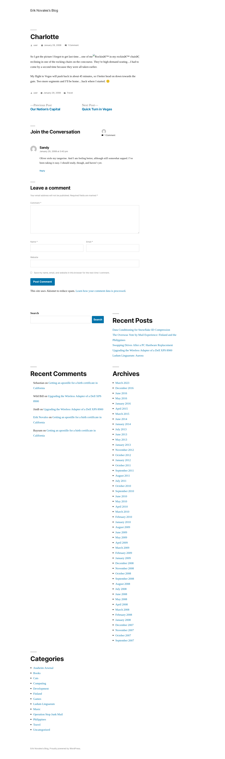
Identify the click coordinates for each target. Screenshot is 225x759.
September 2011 (124, 470)
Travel (70, 93)
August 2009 (122, 527)
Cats (35, 678)
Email (89, 242)
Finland (37, 694)
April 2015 (121, 408)
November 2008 (124, 568)
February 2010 (123, 517)
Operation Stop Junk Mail (48, 714)
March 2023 (122, 383)
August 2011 (122, 475)
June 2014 (121, 419)
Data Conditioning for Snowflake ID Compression (141, 330)
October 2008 (123, 573)
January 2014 (123, 424)
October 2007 (123, 635)
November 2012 (124, 450)
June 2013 (121, 434)
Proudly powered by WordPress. (65, 748)
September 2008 (124, 579)
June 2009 (121, 532)
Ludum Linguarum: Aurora (128, 355)
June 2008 (121, 594)
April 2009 (121, 542)
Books (37, 673)
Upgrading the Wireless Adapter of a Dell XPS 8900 (142, 350)
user (35, 45)
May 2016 (121, 398)
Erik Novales (40, 417)
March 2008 (122, 609)
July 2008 (121, 589)
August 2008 (122, 584)
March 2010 (122, 512)
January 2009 (123, 558)
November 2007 (124, 630)
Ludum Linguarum (44, 704)
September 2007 (124, 640)
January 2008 (123, 620)
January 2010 (123, 522)
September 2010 (124, 491)
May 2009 (121, 537)
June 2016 (121, 393)
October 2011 (123, 465)
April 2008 (121, 604)
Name (34, 242)
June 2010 (121, 496)
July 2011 (120, 481)
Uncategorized (41, 730)
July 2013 (121, 429)
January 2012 (123, 460)
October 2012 (123, 455)
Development (41, 688)
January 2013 (123, 445)
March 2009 (122, 548)
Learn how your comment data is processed (100, 291)
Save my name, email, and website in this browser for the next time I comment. (72, 273)
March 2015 (122, 414)
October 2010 (123, 486)
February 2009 (123, 553)
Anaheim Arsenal (43, 668)
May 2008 (121, 599)
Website (34, 257)
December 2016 (124, 388)
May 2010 (121, 501)
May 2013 (121, 439)
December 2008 (124, 563)
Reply (42, 171)
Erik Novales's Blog (44, 10)
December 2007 (124, 625)
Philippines (39, 719)
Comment (35, 203)
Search (34, 313)
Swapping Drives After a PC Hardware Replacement (143, 345)
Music (36, 709)
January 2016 (123, 403)
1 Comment (73, 45)
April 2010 (121, 506)
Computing (39, 683)
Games (37, 699)
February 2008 (123, 615)
